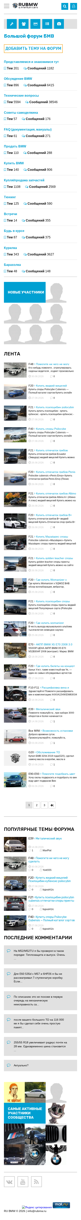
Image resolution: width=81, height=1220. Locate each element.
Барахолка (12, 264)
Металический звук (48, 709)
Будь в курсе (14, 231)
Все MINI (34, 730)
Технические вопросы (21, 95)
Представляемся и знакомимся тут (31, 62)
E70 (31, 644)
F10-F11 (34, 687)
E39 (31, 709)
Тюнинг (10, 197)
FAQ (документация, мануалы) (28, 129)
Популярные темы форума (39, 829)
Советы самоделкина (21, 112)
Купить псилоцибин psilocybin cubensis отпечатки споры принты (51, 899)
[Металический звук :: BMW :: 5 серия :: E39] (15, 845)
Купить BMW (14, 163)
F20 (31, 385)
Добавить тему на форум (33, 48)
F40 (31, 428)
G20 (31, 752)
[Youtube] (22, 1181)
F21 (31, 407)
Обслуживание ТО (48, 752)
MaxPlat (46, 850)
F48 (31, 364)
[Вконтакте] (9, 1181)
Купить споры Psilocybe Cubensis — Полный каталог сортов (52, 918)
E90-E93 (34, 773)
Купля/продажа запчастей (24, 180)
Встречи (10, 214)
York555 (47, 870)
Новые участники (26, 292)
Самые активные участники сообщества (25, 1113)
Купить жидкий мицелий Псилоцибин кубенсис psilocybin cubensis (50, 881)
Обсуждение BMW (18, 78)
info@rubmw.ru (37, 1211)
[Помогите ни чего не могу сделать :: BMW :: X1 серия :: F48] (15, 865)
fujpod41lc (48, 889)
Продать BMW (15, 146)
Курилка (10, 248)
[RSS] (36, 1181)
